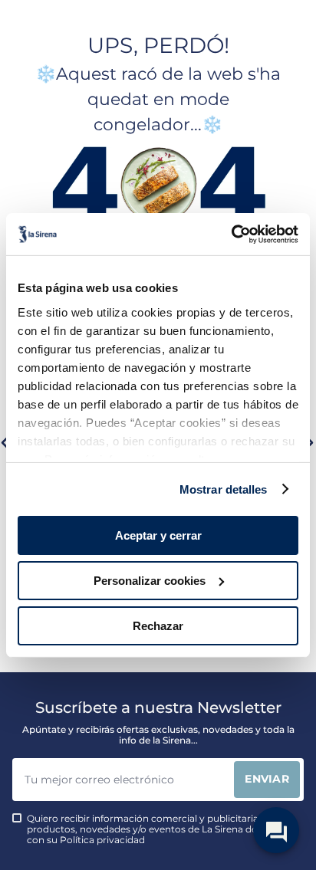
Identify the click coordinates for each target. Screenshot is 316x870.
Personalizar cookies (150, 580)
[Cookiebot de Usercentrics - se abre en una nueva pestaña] (231, 234)
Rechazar (158, 625)
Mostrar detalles (223, 488)
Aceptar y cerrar (158, 535)
